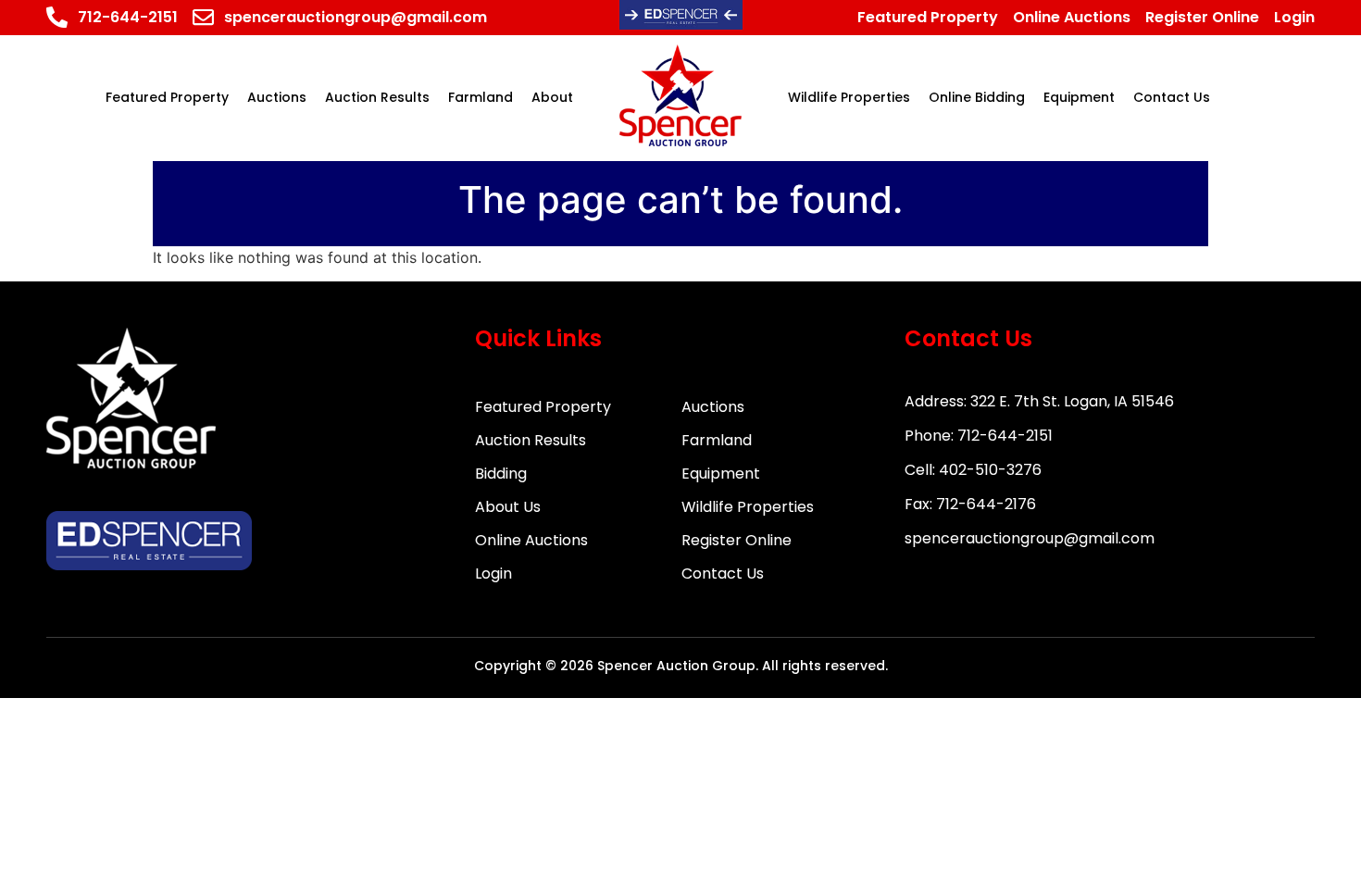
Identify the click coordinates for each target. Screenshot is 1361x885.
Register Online (736, 540)
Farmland (716, 440)
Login (493, 573)
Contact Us (722, 573)
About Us (508, 506)
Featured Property (543, 407)
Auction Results (530, 440)
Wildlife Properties (747, 506)
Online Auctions (531, 540)
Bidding (501, 473)
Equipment (720, 473)
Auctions (712, 407)
